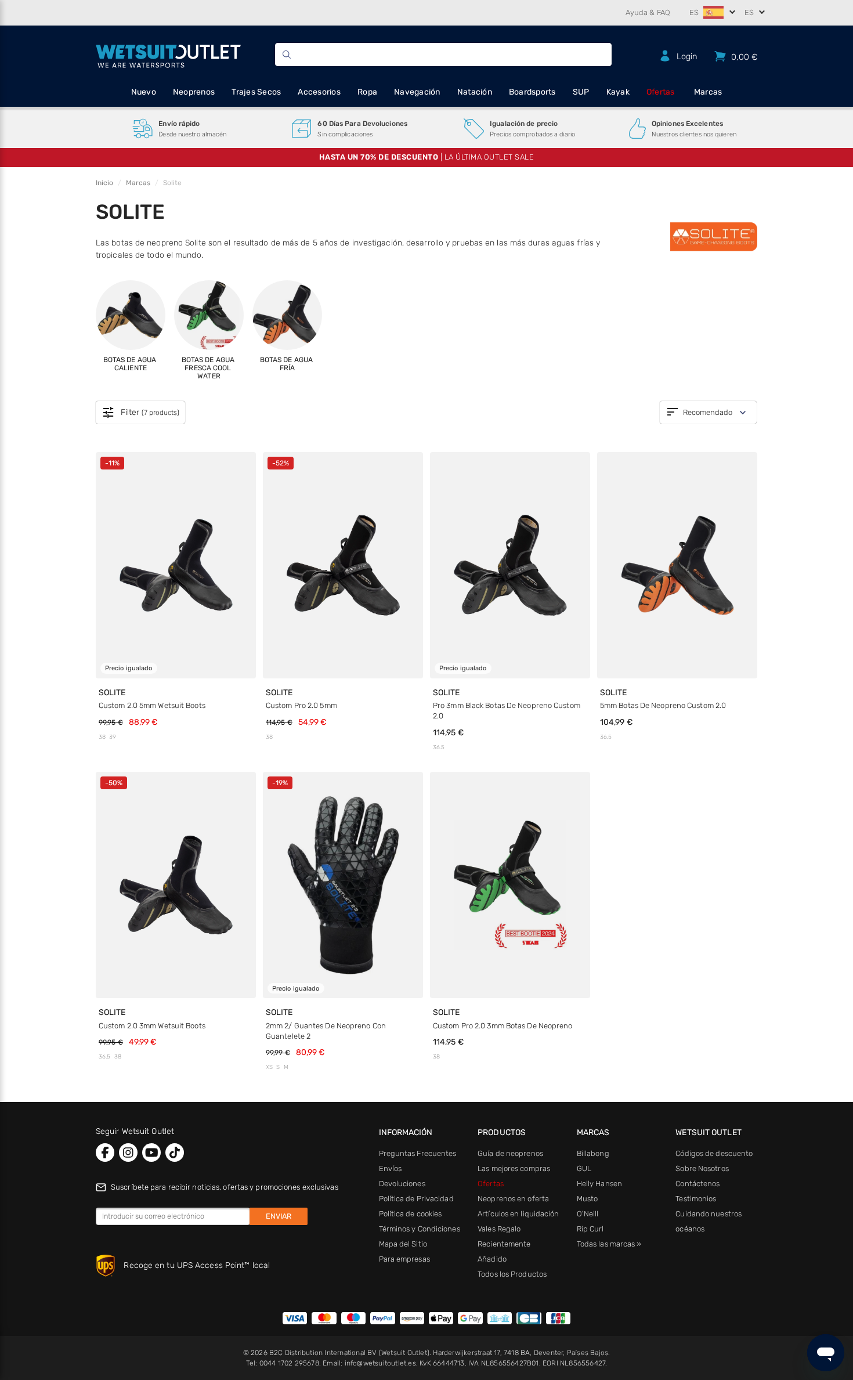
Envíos (390, 1168)
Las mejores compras (514, 1168)
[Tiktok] (174, 1152)
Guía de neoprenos (510, 1153)
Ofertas (660, 92)
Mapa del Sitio (403, 1244)
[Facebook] (105, 1152)
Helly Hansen (599, 1183)
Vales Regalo (499, 1228)
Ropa (367, 92)
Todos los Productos (512, 1274)
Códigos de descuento (714, 1153)
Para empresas (404, 1259)
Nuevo (143, 92)
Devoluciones (402, 1183)
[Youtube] (151, 1152)
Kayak (618, 92)
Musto (587, 1198)
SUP (581, 92)
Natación (474, 92)
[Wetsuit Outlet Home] (168, 55)
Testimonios (695, 1198)
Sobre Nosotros (701, 1168)
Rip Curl (590, 1228)
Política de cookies (410, 1213)
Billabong (593, 1153)
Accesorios (319, 92)
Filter (140, 413)
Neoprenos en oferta (513, 1198)
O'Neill (588, 1213)
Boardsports (532, 92)
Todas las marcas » (609, 1244)
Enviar (278, 1216)
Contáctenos (697, 1183)
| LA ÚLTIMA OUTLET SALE (426, 157)
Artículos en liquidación (518, 1213)
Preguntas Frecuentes (418, 1153)
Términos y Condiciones (419, 1228)
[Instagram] (128, 1152)
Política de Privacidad (416, 1198)
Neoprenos (194, 92)
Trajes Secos (256, 92)
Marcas (708, 92)
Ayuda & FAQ (648, 12)
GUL (584, 1168)
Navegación (417, 92)
